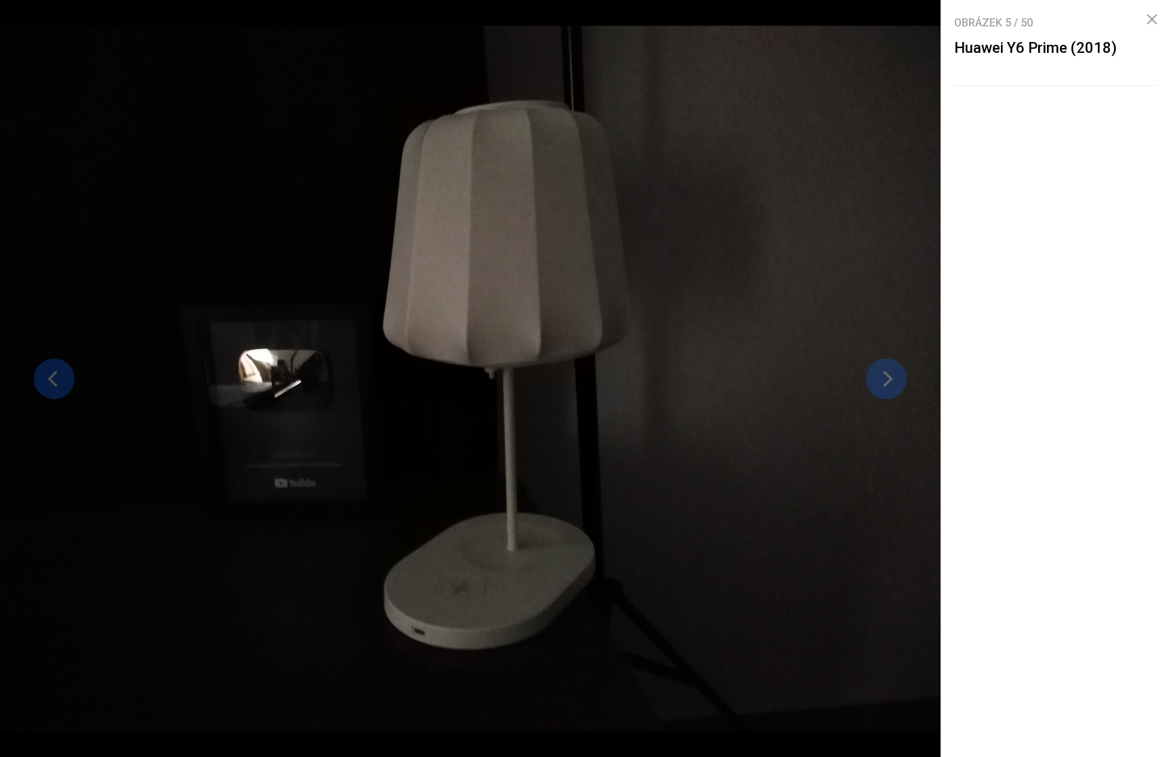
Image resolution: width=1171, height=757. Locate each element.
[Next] (886, 379)
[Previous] (54, 379)
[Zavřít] (1152, 20)
